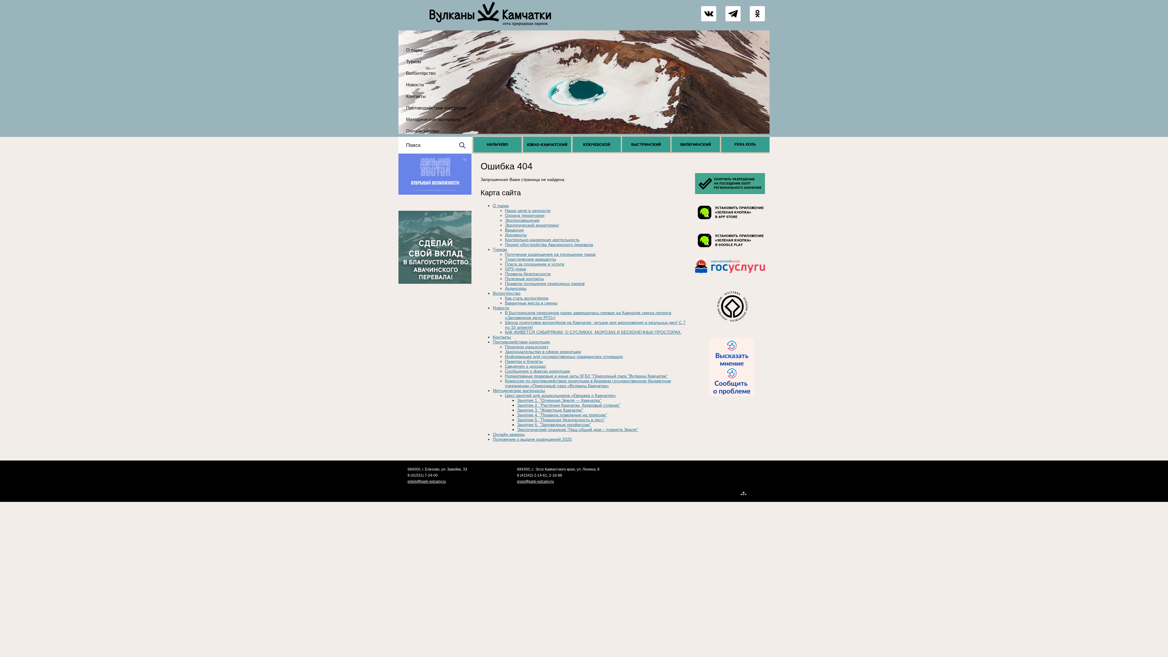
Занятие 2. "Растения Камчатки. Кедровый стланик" (568, 405)
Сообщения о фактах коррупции (537, 371)
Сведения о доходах (525, 366)
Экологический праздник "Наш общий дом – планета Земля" (577, 429)
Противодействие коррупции (436, 107)
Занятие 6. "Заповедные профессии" (554, 424)
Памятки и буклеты (524, 361)
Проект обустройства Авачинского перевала (549, 244)
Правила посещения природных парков (545, 283)
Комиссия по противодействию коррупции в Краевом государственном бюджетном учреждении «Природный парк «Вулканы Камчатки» (588, 383)
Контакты (416, 96)
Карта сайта (759, 493)
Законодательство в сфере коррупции (543, 351)
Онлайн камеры (422, 131)
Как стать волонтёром (526, 298)
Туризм (413, 61)
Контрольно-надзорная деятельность (542, 239)
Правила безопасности (528, 273)
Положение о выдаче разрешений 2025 (532, 439)
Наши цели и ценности (528, 210)
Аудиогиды (516, 288)
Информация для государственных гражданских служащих (564, 356)
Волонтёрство (421, 73)
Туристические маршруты (530, 259)
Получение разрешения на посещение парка (550, 254)
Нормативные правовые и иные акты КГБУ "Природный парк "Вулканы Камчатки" (586, 376)
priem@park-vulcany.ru (427, 481)
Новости (415, 84)
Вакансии (514, 230)
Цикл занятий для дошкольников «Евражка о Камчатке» (560, 395)
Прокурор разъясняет (526, 346)
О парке (414, 50)
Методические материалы (433, 119)
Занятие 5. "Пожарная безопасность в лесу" (561, 419)
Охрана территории (524, 215)
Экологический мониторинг (532, 225)
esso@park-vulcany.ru (535, 481)
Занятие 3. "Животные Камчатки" (550, 410)
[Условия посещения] (730, 194)
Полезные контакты (524, 278)
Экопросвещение (522, 220)
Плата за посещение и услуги (534, 264)
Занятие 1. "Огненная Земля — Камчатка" (559, 400)
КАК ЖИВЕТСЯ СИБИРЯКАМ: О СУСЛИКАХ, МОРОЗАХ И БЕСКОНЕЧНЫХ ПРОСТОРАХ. (593, 332)
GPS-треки (515, 268)
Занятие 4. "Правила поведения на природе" (562, 414)
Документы (516, 234)
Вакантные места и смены (531, 303)
